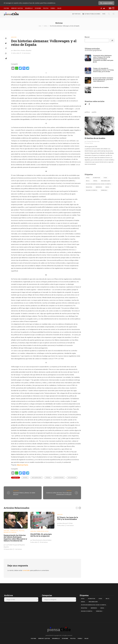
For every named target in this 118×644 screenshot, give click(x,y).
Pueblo (53, 8)
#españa (25, 477)
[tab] (92, 49)
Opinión (69, 490)
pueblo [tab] (94, 112)
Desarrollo (29, 8)
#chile (87, 177)
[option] (15, 531)
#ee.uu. (88, 180)
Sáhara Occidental (10, 532)
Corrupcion (14, 530)
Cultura (6, 8)
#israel (95, 180)
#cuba (105, 177)
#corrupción (96, 177)
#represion (99, 187)
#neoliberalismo (36, 477)
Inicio (40, 26)
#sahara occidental (91, 190)
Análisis (45, 26)
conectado (26, 570)
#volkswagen (72, 477)
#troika (48, 477)
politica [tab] (87, 112)
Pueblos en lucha (42, 531)
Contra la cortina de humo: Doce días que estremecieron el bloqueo (59, 493)
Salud (59, 8)
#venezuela (104, 190)
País (103, 14)
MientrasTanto (22, 465)
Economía (38, 8)
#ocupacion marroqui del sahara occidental (98, 184)
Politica (45, 8)
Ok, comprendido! (106, 3)
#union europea (59, 477)
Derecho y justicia (17, 8)
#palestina (89, 187)
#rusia (107, 187)
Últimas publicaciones (92, 14)
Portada (77, 14)
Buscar (87, 37)
